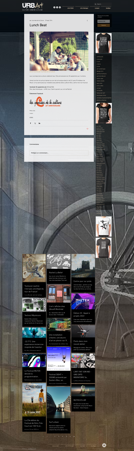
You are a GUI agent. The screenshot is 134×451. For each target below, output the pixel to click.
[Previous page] (47, 436)
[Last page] (74, 436)
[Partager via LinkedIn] (39, 123)
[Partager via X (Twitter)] (35, 123)
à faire (31, 117)
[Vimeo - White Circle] (60, 7)
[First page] (43, 436)
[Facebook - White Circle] (54, 7)
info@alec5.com (32, 449)
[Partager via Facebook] (30, 123)
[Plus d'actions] (87, 20)
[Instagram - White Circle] (57, 7)
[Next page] (70, 436)
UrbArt (31, 113)
